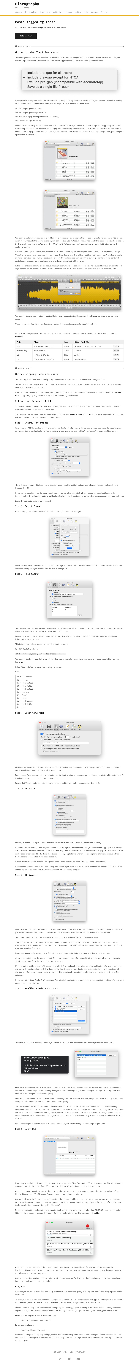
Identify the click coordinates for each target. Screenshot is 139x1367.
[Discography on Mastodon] (60, 1359)
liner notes (45, 12)
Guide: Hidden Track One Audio (37, 51)
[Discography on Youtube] (69, 1359)
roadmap (94, 12)
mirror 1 (82, 414)
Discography (27, 4)
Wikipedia (19, 336)
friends (104, 12)
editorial (57, 12)
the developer (72, 414)
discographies (31, 12)
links (86, 12)
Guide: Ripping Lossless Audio (37, 373)
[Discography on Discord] (78, 1359)
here (23, 662)
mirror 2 (89, 414)
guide (22, 100)
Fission (94, 316)
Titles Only (26, 36)
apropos (18, 12)
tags (41, 27)
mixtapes (68, 12)
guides (78, 12)
